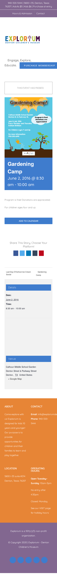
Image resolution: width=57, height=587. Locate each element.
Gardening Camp (41, 273)
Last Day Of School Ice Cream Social (18, 273)
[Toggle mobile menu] (51, 22)
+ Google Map (15, 378)
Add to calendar (28, 221)
